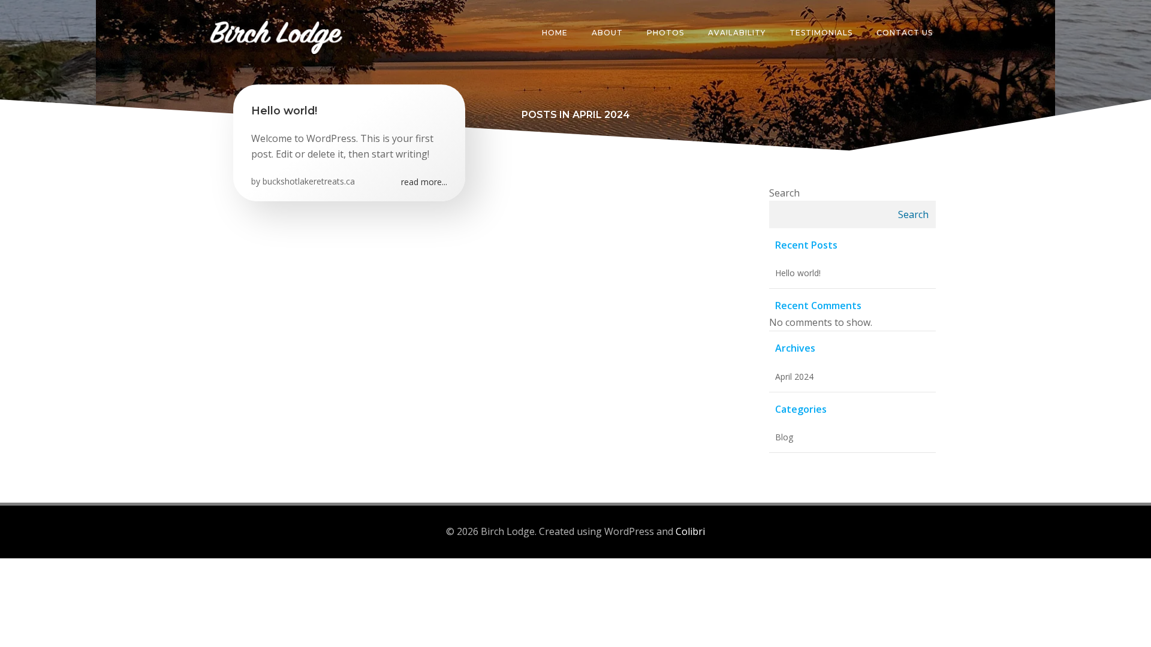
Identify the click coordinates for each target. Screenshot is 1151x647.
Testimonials (821, 32)
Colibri (690, 531)
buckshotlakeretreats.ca (309, 181)
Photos (665, 32)
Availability (737, 32)
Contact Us (904, 32)
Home (555, 32)
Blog (784, 437)
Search (784, 192)
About (607, 32)
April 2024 (794, 376)
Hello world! (798, 273)
